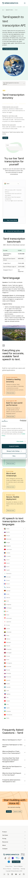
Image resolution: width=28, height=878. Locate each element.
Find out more (10, 393)
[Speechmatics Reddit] (20, 874)
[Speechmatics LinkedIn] (12, 874)
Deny (14, 456)
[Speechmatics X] (8, 874)
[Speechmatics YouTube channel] (16, 874)
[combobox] (11, 183)
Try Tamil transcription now (10, 49)
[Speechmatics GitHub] (23, 874)
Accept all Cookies (14, 446)
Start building (16, 861)
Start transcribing (12, 220)
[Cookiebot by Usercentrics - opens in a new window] (20, 421)
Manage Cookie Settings (13, 451)
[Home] (3, 9)
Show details (20, 441)
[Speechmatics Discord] (4, 874)
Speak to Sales (17, 811)
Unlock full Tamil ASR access (15, 231)
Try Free (5, 138)
